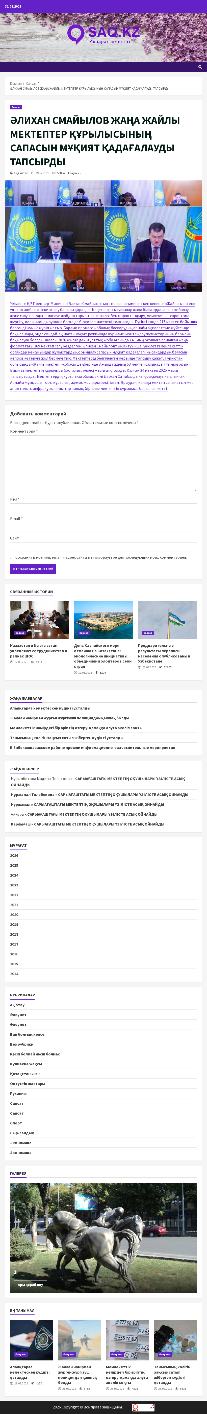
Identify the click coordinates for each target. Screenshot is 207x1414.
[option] (103, 1238)
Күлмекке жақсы (26, 1063)
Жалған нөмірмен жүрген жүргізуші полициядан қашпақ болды (69, 717)
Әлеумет (18, 1014)
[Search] (200, 67)
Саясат (16, 107)
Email (16, 518)
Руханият (19, 1093)
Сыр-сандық (22, 1132)
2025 (14, 865)
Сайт (14, 537)
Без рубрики (21, 1044)
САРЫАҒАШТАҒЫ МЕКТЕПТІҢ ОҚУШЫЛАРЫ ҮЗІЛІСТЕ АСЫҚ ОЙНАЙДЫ (123, 794)
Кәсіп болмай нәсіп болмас (35, 1053)
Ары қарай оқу (30, 1284)
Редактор (21, 173)
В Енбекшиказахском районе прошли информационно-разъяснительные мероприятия (92, 747)
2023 (14, 884)
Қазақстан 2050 (24, 1073)
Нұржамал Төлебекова (33, 794)
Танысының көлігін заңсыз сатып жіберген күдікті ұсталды (66, 737)
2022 (14, 894)
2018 (14, 934)
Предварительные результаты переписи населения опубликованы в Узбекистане (167, 620)
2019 (14, 924)
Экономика (21, 1142)
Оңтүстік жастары (27, 1083)
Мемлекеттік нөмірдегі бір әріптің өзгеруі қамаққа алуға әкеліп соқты (76, 727)
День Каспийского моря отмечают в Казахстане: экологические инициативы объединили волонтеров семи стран (103, 620)
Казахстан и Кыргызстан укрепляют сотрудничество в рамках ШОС (39, 620)
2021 (14, 904)
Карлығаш (21, 824)
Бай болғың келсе (27, 1034)
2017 (14, 944)
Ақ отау (17, 1004)
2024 (14, 875)
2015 (14, 963)
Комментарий (24, 431)
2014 (14, 973)
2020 (14, 914)
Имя (15, 499)
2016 (14, 953)
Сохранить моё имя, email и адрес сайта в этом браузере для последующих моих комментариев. (101, 557)
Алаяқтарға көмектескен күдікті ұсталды (50, 708)
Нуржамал (20, 804)
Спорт (16, 1122)
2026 (14, 855)
